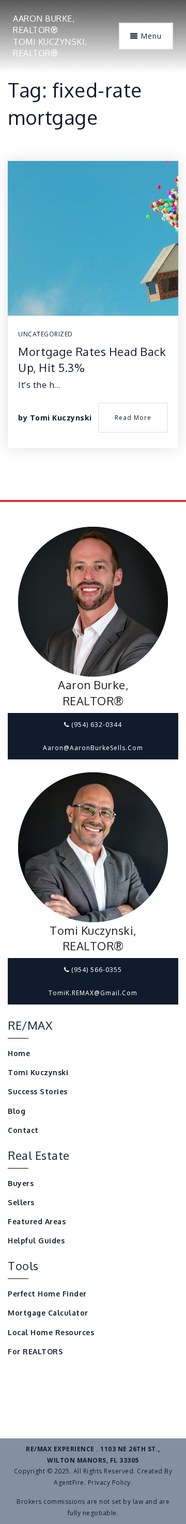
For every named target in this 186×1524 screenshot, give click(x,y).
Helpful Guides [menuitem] (36, 1240)
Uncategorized (45, 334)
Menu (150, 36)
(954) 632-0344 (95, 724)
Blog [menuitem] (16, 1111)
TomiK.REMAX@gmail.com (93, 992)
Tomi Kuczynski (61, 418)
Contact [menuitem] (23, 1130)
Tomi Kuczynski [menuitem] (38, 1072)
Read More (133, 417)
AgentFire (69, 1482)
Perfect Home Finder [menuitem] (47, 1293)
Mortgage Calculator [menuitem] (48, 1312)
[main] (93, 250)
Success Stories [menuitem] (38, 1091)
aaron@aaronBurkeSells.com (93, 747)
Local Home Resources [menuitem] (51, 1332)
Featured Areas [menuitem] (37, 1221)
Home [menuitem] (19, 1053)
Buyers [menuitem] (21, 1183)
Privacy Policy (109, 1482)
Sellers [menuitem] (21, 1202)
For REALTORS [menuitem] (35, 1351)
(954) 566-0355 (95, 969)
